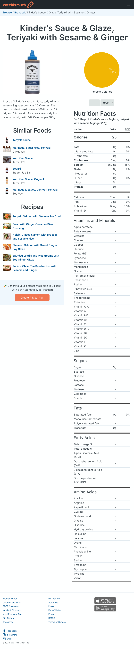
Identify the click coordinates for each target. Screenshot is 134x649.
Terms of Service (57, 622)
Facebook (12, 631)
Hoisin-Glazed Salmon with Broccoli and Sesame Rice (35, 236)
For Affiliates (54, 610)
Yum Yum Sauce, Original (28, 179)
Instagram (12, 634)
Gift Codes (8, 618)
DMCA (51, 618)
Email (9, 638)
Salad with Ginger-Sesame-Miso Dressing (33, 226)
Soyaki (17, 168)
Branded (19, 12)
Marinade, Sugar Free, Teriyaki (31, 147)
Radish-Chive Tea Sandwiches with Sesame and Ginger (35, 268)
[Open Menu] (128, 4)
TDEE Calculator (11, 606)
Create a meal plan (32, 297)
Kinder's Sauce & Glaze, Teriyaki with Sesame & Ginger (67, 32)
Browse (7, 12)
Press (51, 606)
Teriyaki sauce (22, 140)
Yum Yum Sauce (23, 158)
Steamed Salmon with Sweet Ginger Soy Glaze (35, 247)
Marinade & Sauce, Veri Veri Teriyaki (35, 189)
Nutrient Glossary (12, 610)
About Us (53, 602)
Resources (8, 622)
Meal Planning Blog (12, 614)
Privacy (52, 614)
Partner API (54, 598)
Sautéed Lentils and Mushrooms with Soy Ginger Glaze (36, 257)
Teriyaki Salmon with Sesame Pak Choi (37, 216)
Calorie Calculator (12, 602)
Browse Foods (10, 598)
